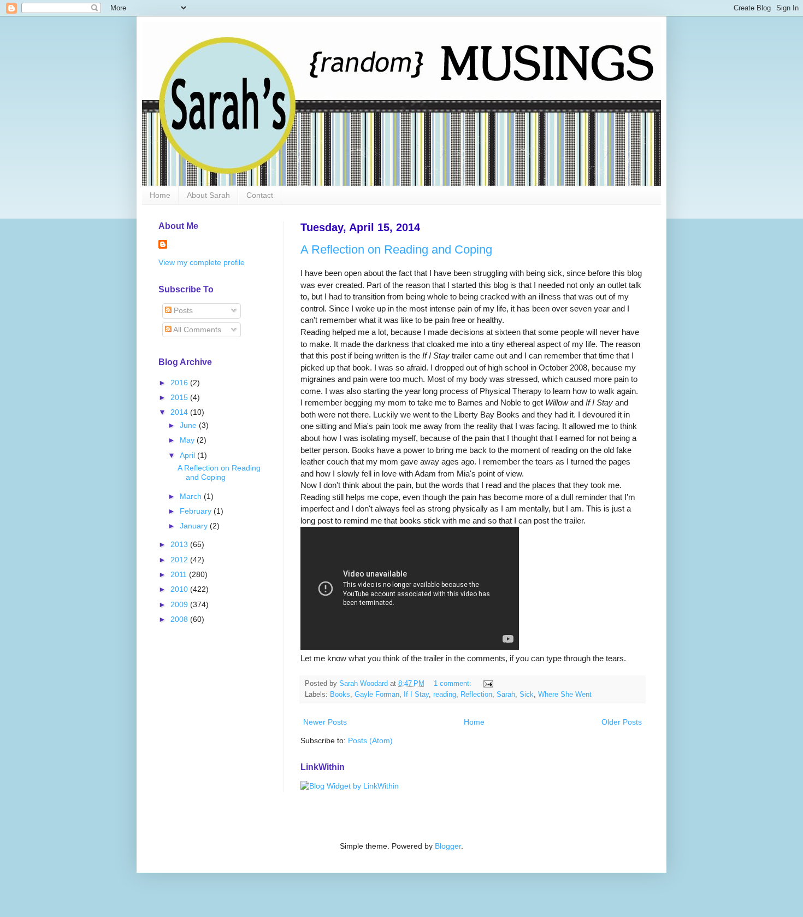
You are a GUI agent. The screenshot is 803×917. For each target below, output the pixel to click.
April (188, 455)
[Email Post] (487, 683)
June (189, 425)
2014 (180, 412)
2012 (180, 559)
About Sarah (208, 195)
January (195, 525)
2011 (179, 574)
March (192, 496)
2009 (180, 604)
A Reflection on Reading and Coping (396, 249)
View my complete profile (201, 262)
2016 (180, 382)
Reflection (476, 694)
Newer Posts (325, 722)
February (197, 511)
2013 (180, 544)
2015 (180, 397)
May (188, 440)
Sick (526, 694)
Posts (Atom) (370, 740)
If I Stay (416, 694)
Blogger (448, 846)
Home (160, 195)
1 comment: (454, 683)
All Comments (196, 329)
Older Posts (621, 722)
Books (340, 694)
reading (444, 694)
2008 (180, 619)
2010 (180, 589)
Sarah (506, 694)
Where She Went (565, 694)
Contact (259, 195)
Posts (182, 310)
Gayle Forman (377, 694)
